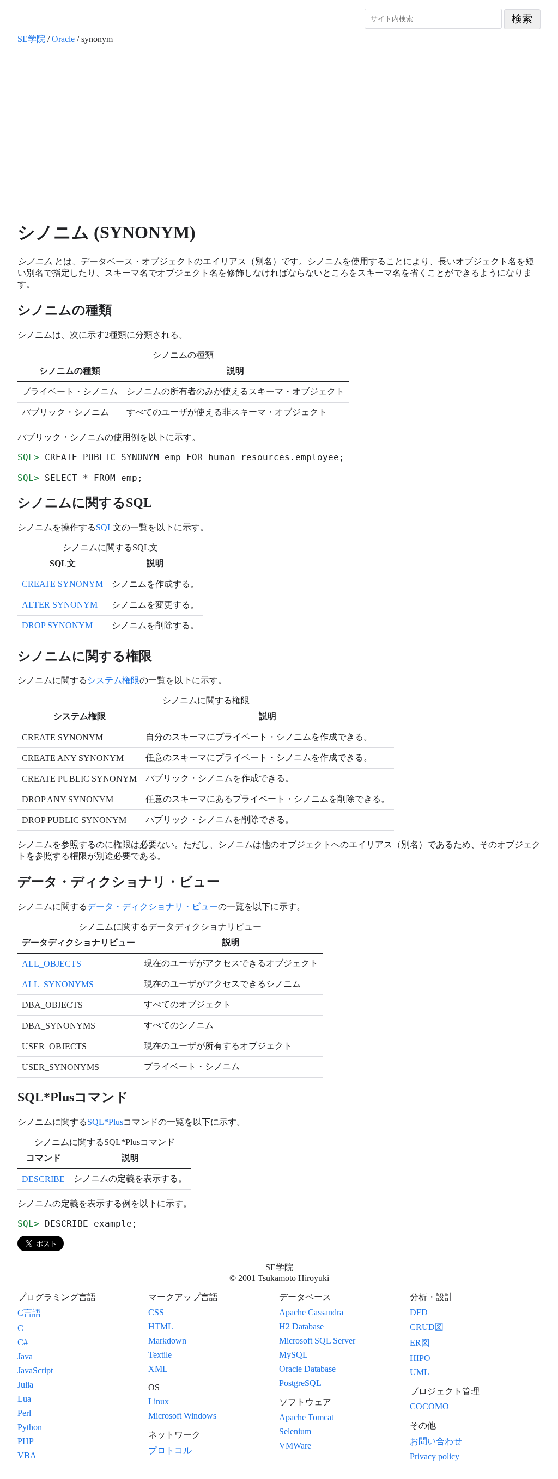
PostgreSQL (300, 1383)
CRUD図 (427, 1327)
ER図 (420, 1342)
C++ (25, 1328)
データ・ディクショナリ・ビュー (152, 906)
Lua (24, 1398)
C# (22, 1342)
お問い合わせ (436, 1441)
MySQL (293, 1354)
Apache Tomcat (306, 1417)
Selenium (295, 1431)
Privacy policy (434, 1456)
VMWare (295, 1445)
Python (29, 1427)
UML (419, 1372)
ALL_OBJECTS (51, 963)
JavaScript (35, 1370)
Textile (160, 1354)
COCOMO (429, 1406)
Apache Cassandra (311, 1312)
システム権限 (113, 680)
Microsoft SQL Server (317, 1340)
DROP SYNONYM (57, 625)
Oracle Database (307, 1368)
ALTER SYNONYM (60, 604)
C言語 (29, 1312)
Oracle (63, 39)
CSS (156, 1312)
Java (25, 1356)
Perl (24, 1413)
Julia (25, 1384)
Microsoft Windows (182, 1415)
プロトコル (170, 1450)
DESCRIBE (43, 1179)
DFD (419, 1312)
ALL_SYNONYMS (58, 984)
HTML (160, 1326)
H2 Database (301, 1326)
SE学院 (31, 39)
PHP (25, 1441)
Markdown (167, 1340)
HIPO (420, 1358)
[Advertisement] (279, 133)
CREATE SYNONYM (62, 584)
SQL (104, 527)
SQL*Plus (105, 1122)
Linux (158, 1401)
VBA (27, 1455)
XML (158, 1368)
